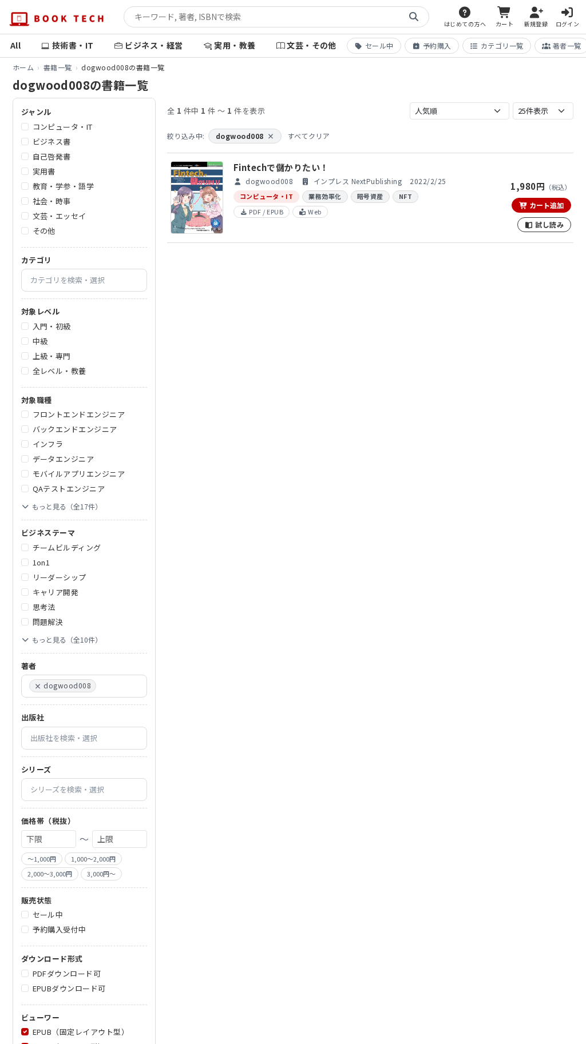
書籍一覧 (57, 67)
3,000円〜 (101, 873)
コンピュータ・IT (63, 126)
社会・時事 (52, 201)
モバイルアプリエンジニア (79, 473)
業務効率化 (324, 196)
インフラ (48, 444)
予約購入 (437, 45)
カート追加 (546, 205)
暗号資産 (370, 196)
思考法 (44, 606)
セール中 (379, 45)
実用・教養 (234, 45)
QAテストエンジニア (69, 488)
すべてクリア (308, 136)
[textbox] (88, 280)
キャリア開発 (56, 592)
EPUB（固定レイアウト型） (81, 1031)
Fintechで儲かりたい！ (281, 167)
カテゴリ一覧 (502, 45)
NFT (405, 196)
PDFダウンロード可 (67, 973)
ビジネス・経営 (154, 45)
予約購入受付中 (59, 929)
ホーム (23, 67)
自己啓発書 (52, 156)
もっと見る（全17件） (67, 506)
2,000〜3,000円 (49, 873)
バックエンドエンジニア (75, 429)
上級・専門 (52, 355)
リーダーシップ (59, 577)
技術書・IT (73, 45)
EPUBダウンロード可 (69, 988)
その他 (44, 230)
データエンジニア (63, 458)
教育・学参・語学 (63, 186)
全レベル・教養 (59, 370)
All (15, 45)
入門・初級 (52, 326)
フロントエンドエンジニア (79, 414)
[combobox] (84, 280)
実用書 (44, 171)
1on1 (41, 562)
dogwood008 (245, 136)
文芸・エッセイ (59, 215)
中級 (40, 341)
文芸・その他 (311, 45)
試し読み (548, 224)
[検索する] (414, 17)
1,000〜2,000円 (93, 858)
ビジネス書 (52, 141)
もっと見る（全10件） (67, 639)
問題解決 (48, 621)
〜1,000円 (41, 858)
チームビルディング (67, 547)
